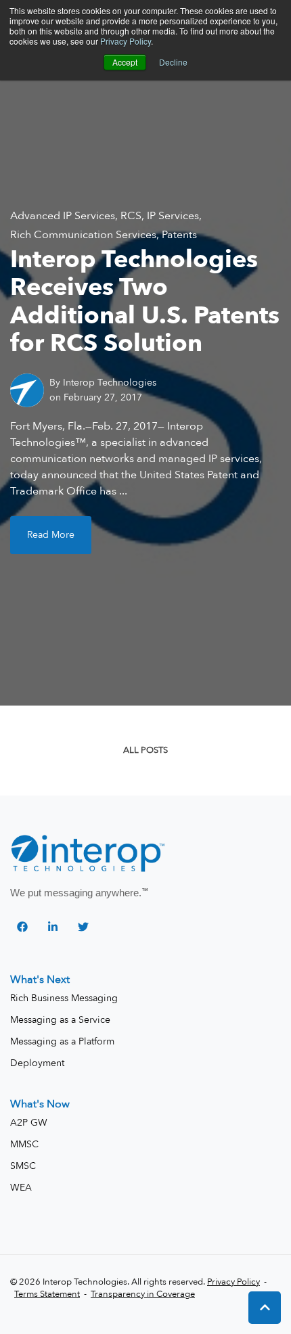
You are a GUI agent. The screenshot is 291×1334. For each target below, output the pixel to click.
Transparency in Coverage (143, 1294)
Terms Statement (47, 1294)
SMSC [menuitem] (23, 1165)
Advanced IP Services (62, 215)
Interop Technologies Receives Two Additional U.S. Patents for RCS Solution (144, 301)
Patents (179, 234)
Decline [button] (173, 62)
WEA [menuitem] (21, 1187)
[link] (89, 854)
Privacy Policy (125, 41)
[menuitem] (40, 979)
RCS (130, 215)
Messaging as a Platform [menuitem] (62, 1041)
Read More (50, 534)
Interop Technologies (109, 382)
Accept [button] (124, 62)
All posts (145, 750)
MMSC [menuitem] (24, 1144)
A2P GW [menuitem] (28, 1122)
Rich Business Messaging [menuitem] (64, 998)
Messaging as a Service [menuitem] (60, 1019)
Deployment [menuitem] (37, 1063)
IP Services (173, 215)
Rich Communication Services (83, 234)
